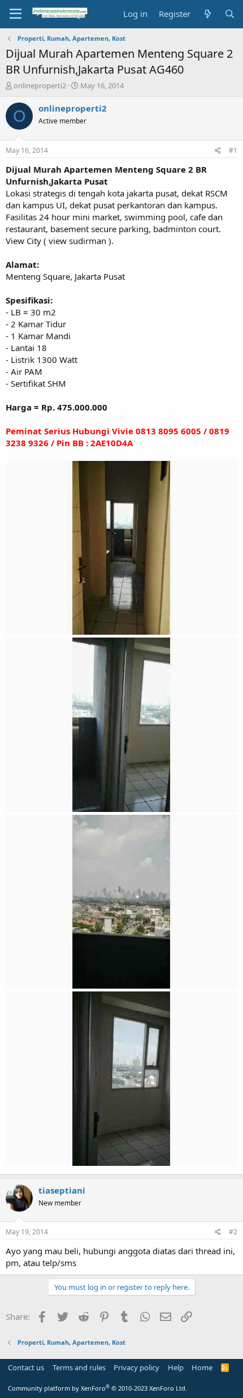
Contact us (26, 1367)
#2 (233, 1232)
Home (202, 1367)
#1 (233, 150)
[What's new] (207, 13)
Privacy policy (136, 1367)
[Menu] (15, 14)
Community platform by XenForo (97, 1388)
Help (176, 1367)
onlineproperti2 (40, 85)
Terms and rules (79, 1367)
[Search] (230, 13)
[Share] (218, 150)
